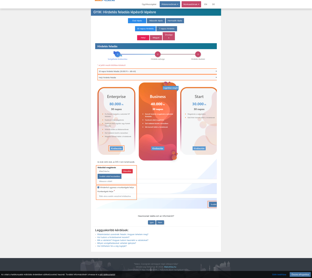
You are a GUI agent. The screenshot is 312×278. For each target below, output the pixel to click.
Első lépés (137, 20)
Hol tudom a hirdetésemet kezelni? (113, 237)
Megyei (156, 37)
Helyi (143, 37)
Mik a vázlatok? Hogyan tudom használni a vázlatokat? (122, 240)
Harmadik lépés (175, 20)
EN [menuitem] (205, 4)
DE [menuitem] (213, 4)
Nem (160, 222)
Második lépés (156, 20)
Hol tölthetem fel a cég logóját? (112, 246)
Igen (152, 222)
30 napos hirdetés (145, 28)
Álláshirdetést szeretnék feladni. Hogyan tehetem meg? (122, 234)
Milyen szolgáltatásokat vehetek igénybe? (116, 243)
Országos (169, 36)
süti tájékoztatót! (107, 274)
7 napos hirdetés (166, 28)
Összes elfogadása (300, 274)
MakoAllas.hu (170, 267)
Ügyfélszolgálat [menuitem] (149, 4)
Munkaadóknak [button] (190, 4)
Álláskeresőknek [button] (169, 4)
